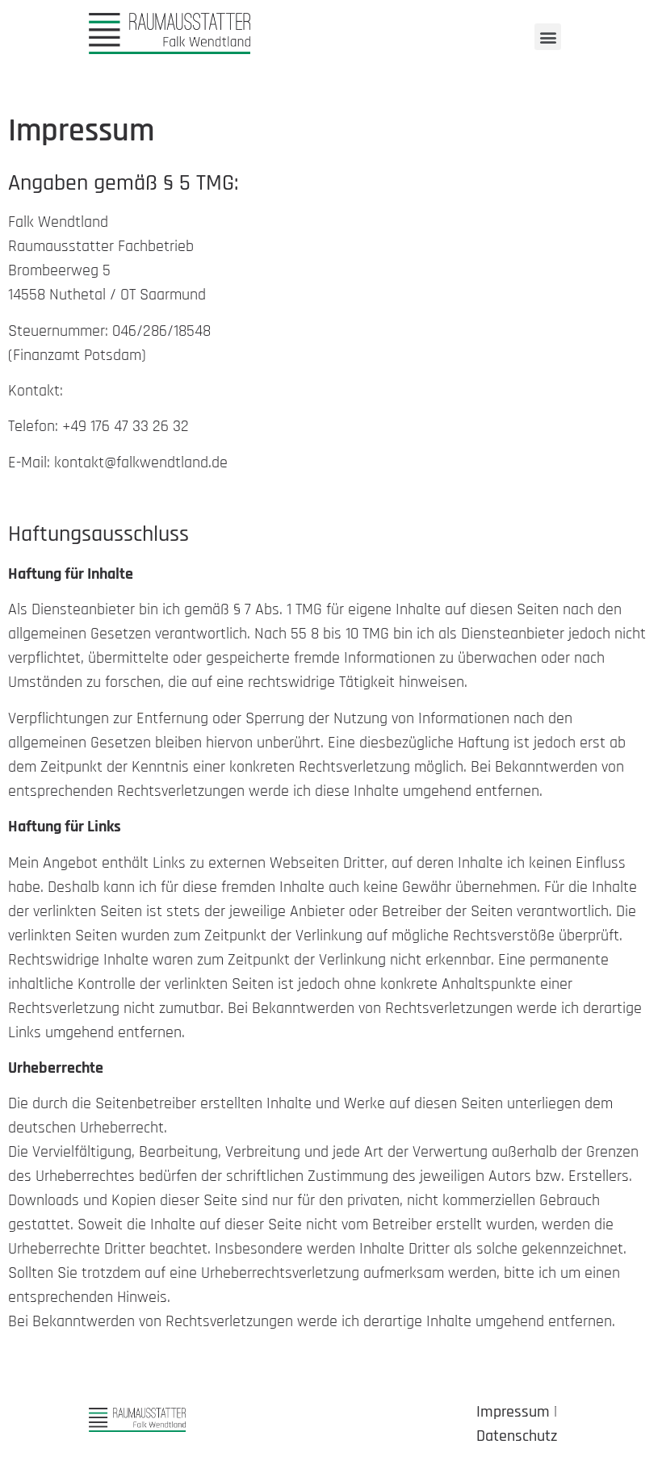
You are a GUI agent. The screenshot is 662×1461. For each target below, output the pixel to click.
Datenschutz (516, 1435)
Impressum (513, 1411)
